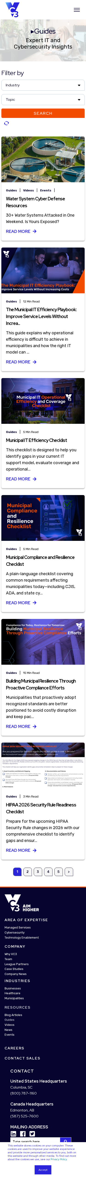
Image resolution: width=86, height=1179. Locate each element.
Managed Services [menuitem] (18, 927)
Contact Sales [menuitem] (22, 1058)
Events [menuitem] (9, 1034)
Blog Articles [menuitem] (13, 1015)
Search (43, 113)
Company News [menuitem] (16, 974)
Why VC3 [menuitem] (11, 954)
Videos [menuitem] (9, 1025)
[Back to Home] (12, 9)
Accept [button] (43, 1170)
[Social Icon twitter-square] (30, 1134)
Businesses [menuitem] (13, 988)
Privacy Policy (59, 1159)
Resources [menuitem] (18, 1007)
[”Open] (76, 10)
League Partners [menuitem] (17, 964)
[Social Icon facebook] (21, 1134)
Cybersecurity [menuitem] (15, 932)
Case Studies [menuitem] (14, 969)
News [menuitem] (8, 1030)
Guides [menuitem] (9, 1019)
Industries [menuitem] (17, 981)
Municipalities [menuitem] (14, 998)
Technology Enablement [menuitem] (22, 937)
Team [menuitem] (8, 959)
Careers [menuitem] (14, 1048)
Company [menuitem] (15, 946)
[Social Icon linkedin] (13, 1134)
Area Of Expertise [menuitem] (26, 920)
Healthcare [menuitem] (12, 993)
